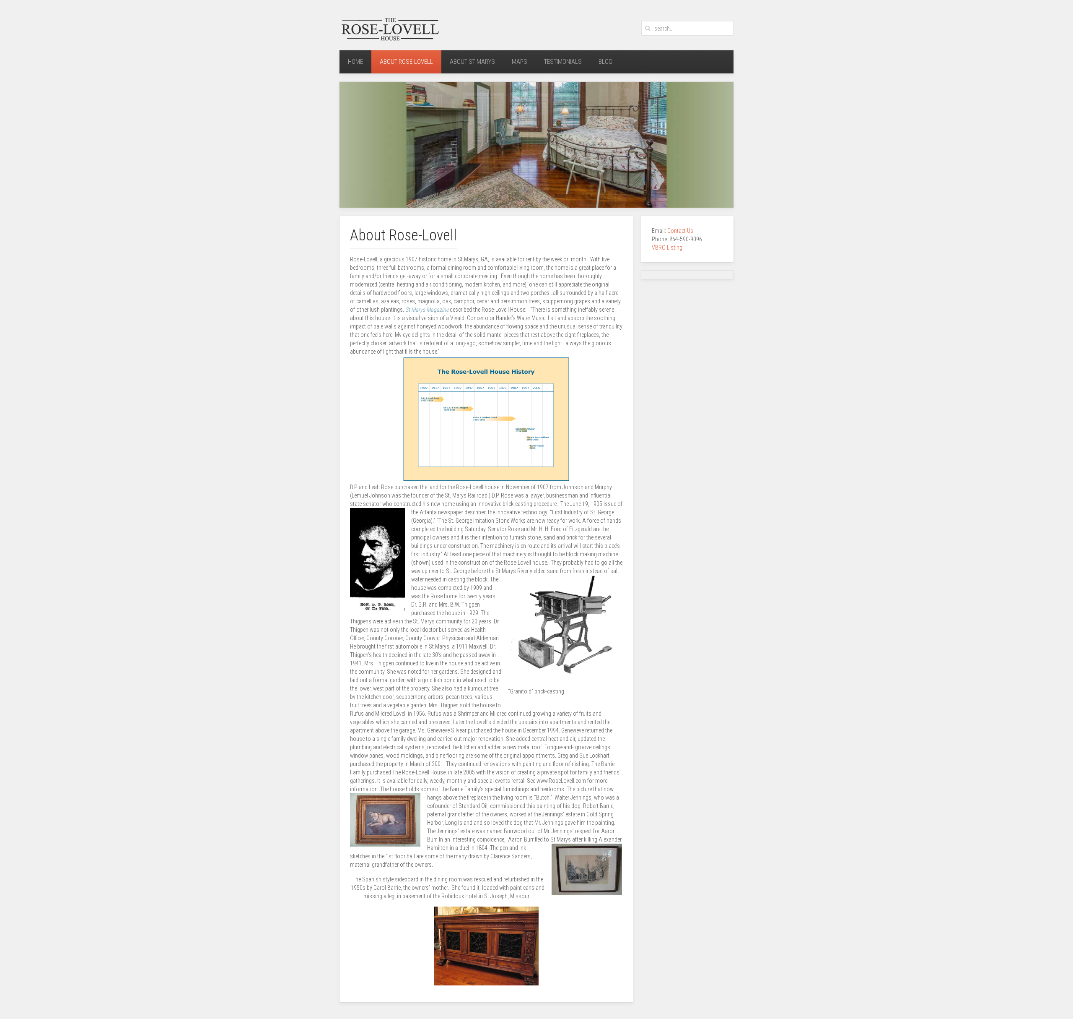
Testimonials (563, 61)
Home (355, 61)
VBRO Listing (667, 247)
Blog (605, 61)
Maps (519, 61)
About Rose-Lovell (406, 61)
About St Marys (472, 61)
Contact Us (681, 230)
